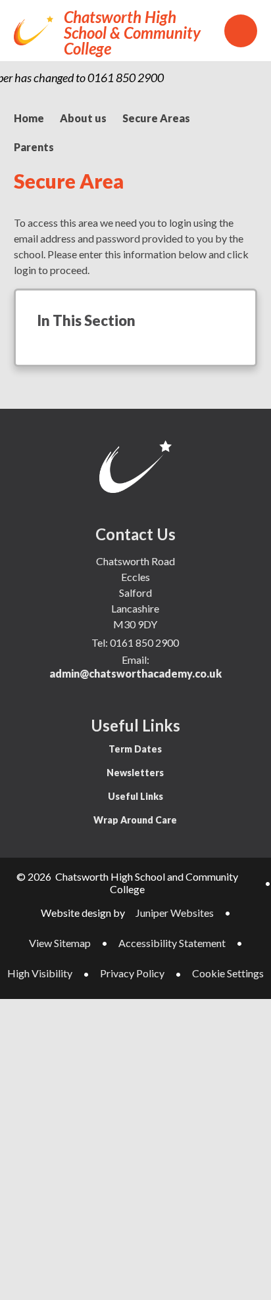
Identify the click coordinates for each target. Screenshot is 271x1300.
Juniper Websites (175, 912)
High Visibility (39, 973)
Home (29, 118)
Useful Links (135, 796)
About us (83, 118)
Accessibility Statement (172, 943)
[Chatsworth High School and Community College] (33, 30)
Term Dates (135, 748)
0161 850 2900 (144, 642)
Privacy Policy (132, 973)
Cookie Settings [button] (228, 973)
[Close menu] (240, 30)
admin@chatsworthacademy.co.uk (135, 673)
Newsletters (135, 772)
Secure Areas (156, 118)
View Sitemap (60, 943)
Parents (34, 147)
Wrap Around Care (135, 819)
